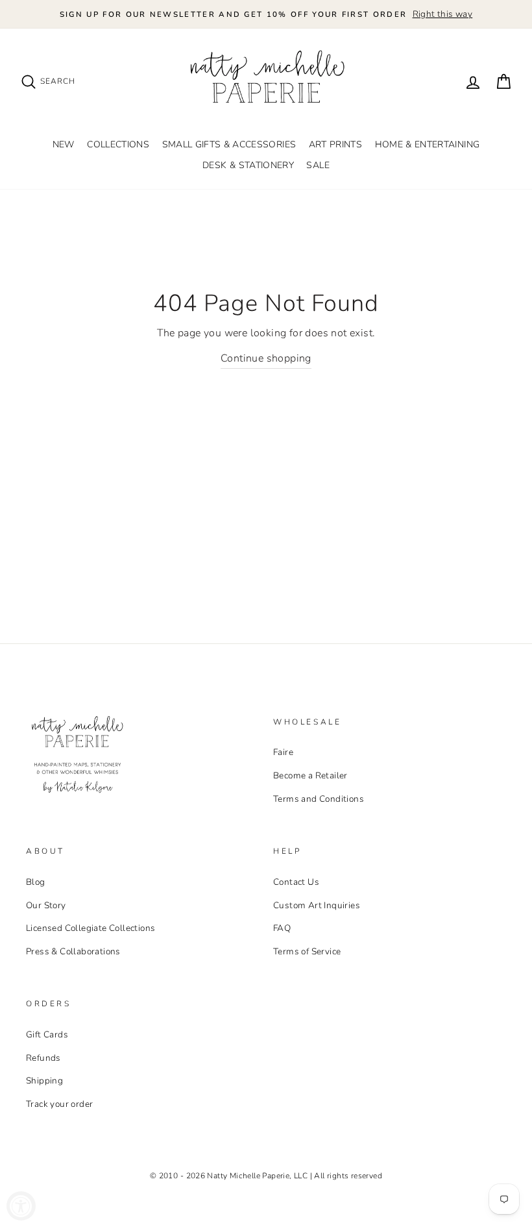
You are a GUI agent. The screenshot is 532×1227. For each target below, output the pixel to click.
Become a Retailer (310, 775)
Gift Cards (47, 1034)
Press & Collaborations (73, 951)
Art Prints (336, 144)
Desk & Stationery (248, 165)
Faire (283, 752)
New (64, 144)
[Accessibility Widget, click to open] (21, 1206)
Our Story (46, 905)
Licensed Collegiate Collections (90, 928)
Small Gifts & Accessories (229, 144)
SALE (317, 165)
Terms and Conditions (318, 799)
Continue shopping (266, 358)
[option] (266, 14)
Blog (35, 882)
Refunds (43, 1058)
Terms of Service (307, 951)
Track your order (59, 1104)
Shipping (44, 1080)
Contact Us (296, 882)
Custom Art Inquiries (316, 905)
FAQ (282, 928)
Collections (118, 144)
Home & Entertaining (427, 144)
